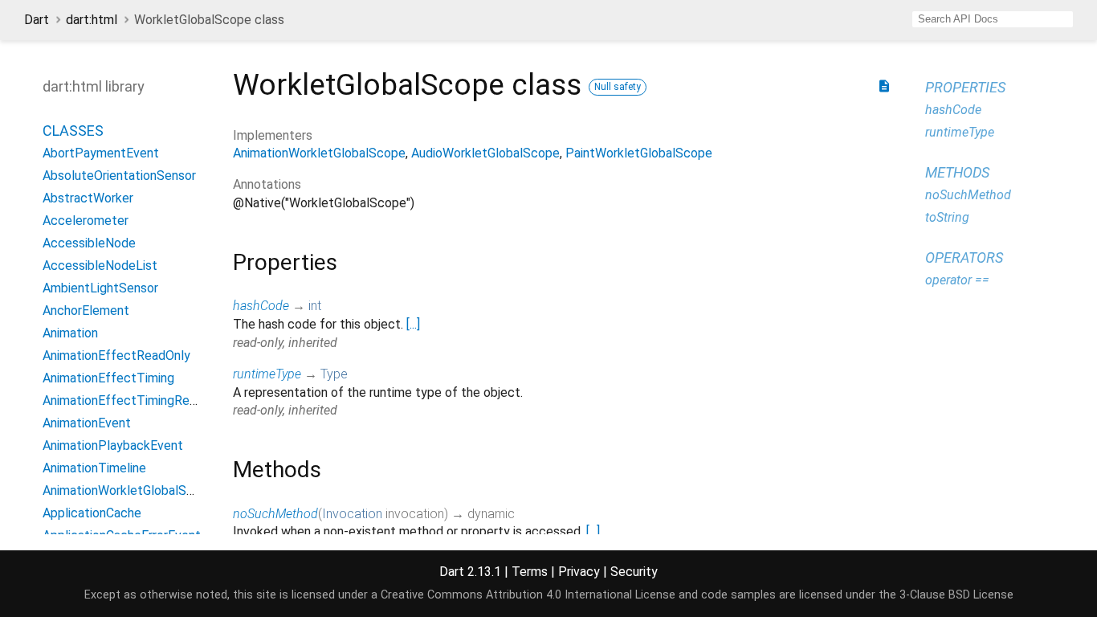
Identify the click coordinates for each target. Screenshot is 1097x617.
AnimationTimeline (94, 468)
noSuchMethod (275, 513)
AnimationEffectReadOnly (116, 355)
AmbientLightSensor (100, 288)
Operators (964, 257)
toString (947, 217)
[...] (413, 324)
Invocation (352, 513)
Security (634, 571)
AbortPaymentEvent (101, 153)
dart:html (91, 19)
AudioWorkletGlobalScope (485, 153)
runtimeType (267, 374)
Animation (70, 333)
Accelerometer (85, 220)
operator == (957, 280)
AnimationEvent (87, 423)
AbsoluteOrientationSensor (119, 175)
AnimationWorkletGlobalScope (129, 490)
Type (334, 374)
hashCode (261, 305)
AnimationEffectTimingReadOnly (135, 400)
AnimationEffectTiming (108, 378)
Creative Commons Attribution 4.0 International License (528, 595)
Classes (73, 130)
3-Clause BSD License (956, 595)
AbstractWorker (88, 198)
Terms (530, 571)
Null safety (617, 86)
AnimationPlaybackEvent (113, 445)
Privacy (579, 571)
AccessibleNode (89, 243)
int (314, 305)
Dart (36, 19)
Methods (957, 172)
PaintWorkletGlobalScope (638, 153)
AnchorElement (86, 310)
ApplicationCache (92, 513)
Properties (965, 87)
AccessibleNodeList (100, 265)
